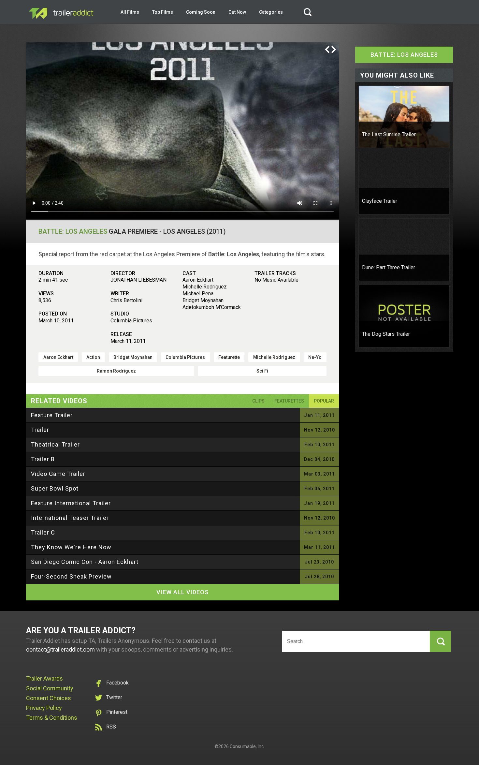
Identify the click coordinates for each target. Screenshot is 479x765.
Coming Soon (200, 12)
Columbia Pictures (185, 357)
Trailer (40, 429)
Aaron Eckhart (58, 357)
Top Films (162, 12)
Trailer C (43, 532)
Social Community (49, 688)
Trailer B (43, 459)
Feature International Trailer (71, 503)
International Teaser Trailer (70, 517)
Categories (271, 12)
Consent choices (48, 698)
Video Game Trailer (58, 473)
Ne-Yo (315, 357)
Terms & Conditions (51, 717)
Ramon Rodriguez (116, 371)
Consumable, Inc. (247, 746)
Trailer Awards (44, 678)
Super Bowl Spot (55, 488)
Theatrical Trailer (55, 444)
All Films (130, 12)
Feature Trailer (52, 415)
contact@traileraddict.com (60, 649)
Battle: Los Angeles (72, 231)
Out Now (237, 12)
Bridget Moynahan (132, 357)
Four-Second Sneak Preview (71, 576)
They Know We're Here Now (71, 547)
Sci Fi (262, 371)
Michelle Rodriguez (274, 357)
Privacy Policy (44, 707)
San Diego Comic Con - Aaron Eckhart (84, 561)
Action (93, 357)
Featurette (229, 357)
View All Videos (182, 592)
